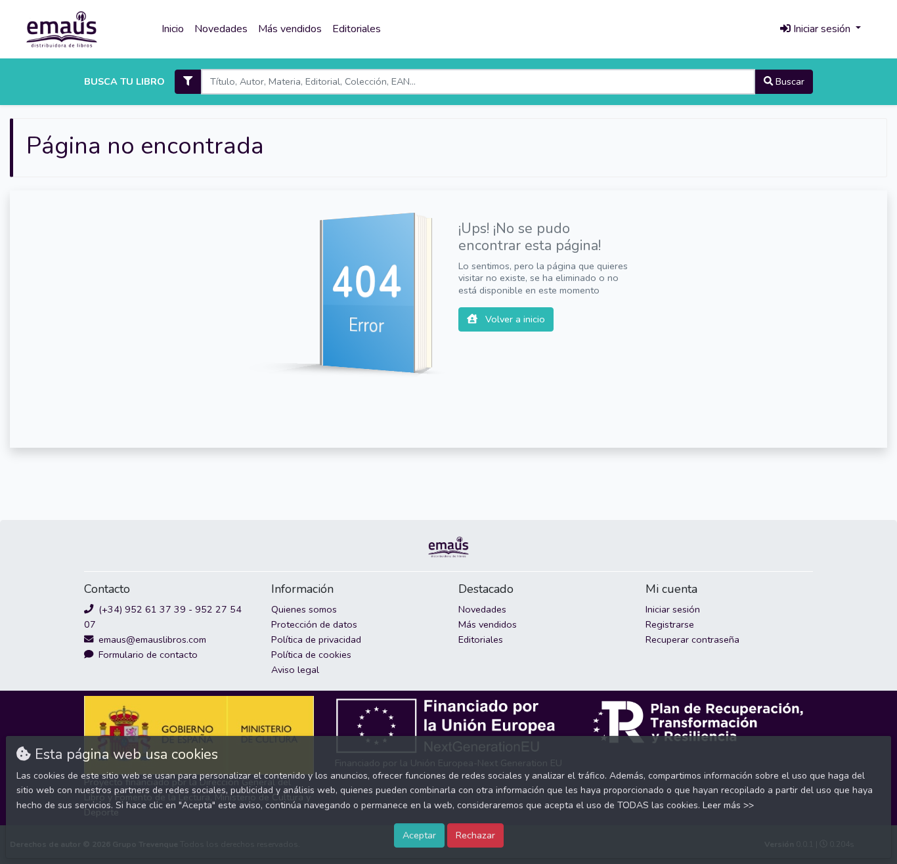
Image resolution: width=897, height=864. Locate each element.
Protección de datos (314, 624)
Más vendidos (290, 29)
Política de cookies (311, 654)
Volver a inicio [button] (514, 319)
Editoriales (356, 29)
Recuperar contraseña (692, 639)
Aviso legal (295, 669)
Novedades (221, 29)
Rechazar (475, 835)
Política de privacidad (316, 639)
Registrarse (669, 624)
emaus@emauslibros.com (151, 639)
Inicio (173, 29)
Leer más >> (728, 805)
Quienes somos (304, 609)
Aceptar (419, 835)
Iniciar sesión (672, 609)
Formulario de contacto (147, 654)
